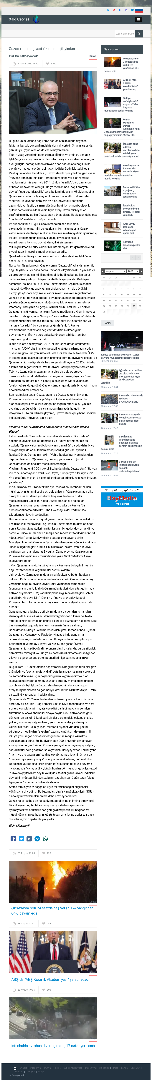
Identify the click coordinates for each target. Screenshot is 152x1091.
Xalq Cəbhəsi (19, 19)
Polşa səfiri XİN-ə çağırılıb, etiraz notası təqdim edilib (131, 192)
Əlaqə (41, 1071)
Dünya (93, 56)
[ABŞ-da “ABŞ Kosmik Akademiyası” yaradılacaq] (53, 953)
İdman (115, 1068)
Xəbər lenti (113, 49)
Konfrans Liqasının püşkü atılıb (131, 245)
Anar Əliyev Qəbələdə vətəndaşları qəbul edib (129, 228)
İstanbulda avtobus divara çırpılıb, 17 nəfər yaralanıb (53, 1046)
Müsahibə (104, 1068)
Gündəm (19, 1071)
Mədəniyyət (91, 1068)
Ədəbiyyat (135, 1068)
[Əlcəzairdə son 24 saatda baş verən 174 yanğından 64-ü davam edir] (53, 883)
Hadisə (57, 1068)
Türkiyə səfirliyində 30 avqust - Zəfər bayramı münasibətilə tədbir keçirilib (120, 356)
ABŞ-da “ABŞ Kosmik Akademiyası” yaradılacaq (49, 979)
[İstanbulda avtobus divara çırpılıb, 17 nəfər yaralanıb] (53, 1019)
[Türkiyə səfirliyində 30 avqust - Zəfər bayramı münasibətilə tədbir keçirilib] (122, 341)
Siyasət (23, 1068)
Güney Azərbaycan (72, 1068)
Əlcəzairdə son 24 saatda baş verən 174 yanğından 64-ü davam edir (52, 910)
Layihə (124, 1068)
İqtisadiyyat (36, 1068)
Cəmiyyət (30, 1071)
